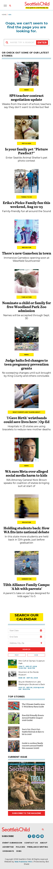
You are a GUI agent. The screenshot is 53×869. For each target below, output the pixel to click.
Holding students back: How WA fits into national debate (26, 530)
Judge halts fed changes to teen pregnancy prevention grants (26, 364)
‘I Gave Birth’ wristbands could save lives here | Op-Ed (26, 419)
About (43, 843)
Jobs (19, 851)
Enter (42, 42)
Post (17, 655)
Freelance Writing (37, 847)
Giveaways (8, 851)
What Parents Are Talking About (26, 412)
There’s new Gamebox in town (26, 253)
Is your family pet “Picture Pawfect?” (26, 151)
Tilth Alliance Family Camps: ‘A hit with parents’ (26, 586)
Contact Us (31, 843)
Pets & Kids (26, 143)
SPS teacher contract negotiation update (26, 97)
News (26, 90)
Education (26, 522)
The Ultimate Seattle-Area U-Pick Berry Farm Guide (33, 705)
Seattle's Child (25, 859)
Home (4, 14)
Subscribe (8, 836)
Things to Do (26, 197)
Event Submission (12, 843)
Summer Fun (26, 579)
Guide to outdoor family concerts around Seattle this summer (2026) (32, 745)
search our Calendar (26, 617)
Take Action (26, 297)
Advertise (8, 847)
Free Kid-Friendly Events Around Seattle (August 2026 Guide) (33, 718)
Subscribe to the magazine (26, 813)
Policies (20, 847)
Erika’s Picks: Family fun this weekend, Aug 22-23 (26, 204)
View (36, 655)
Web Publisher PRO (23, 862)
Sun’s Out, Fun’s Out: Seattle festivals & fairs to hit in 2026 (33, 732)
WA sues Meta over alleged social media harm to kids (26, 473)
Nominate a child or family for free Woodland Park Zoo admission (26, 306)
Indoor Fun (26, 247)
